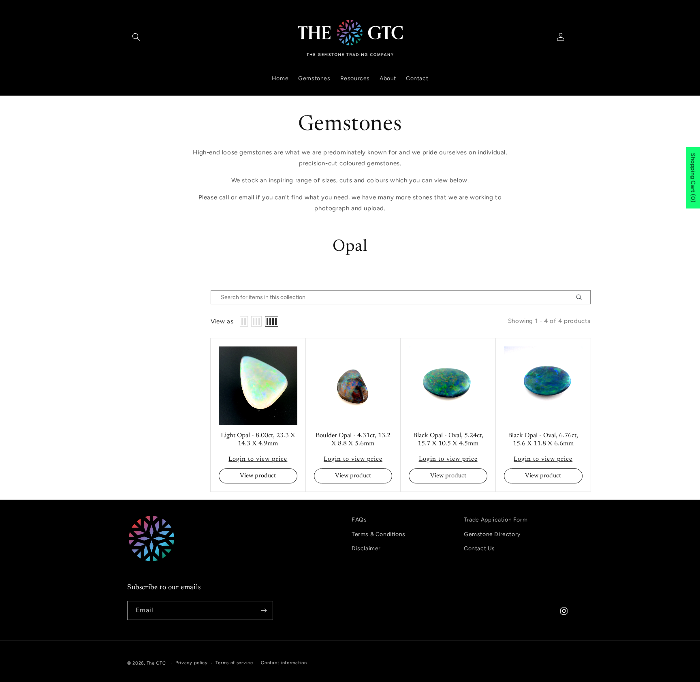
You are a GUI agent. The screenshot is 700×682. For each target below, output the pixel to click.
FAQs (359, 519)
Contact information (284, 662)
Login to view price (257, 459)
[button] (136, 37)
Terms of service (234, 662)
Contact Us (479, 548)
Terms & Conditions (378, 534)
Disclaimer (366, 548)
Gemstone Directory (492, 534)
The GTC (156, 663)
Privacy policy (191, 662)
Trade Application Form (495, 519)
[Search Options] (582, 297)
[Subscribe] (264, 610)
